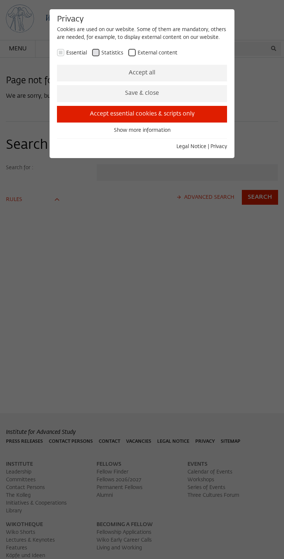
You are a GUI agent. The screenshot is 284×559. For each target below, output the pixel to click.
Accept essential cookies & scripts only (142, 114)
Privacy (218, 146)
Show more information (142, 130)
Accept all (142, 73)
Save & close (142, 93)
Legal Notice (191, 146)
